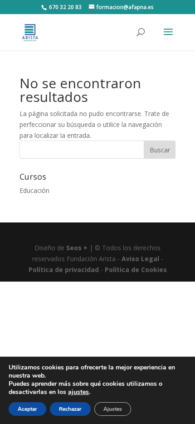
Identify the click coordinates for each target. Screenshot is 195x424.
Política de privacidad (64, 269)
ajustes (78, 392)
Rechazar (70, 409)
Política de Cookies (136, 269)
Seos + (77, 247)
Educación (34, 190)
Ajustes (112, 409)
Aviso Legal (140, 258)
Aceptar (27, 409)
